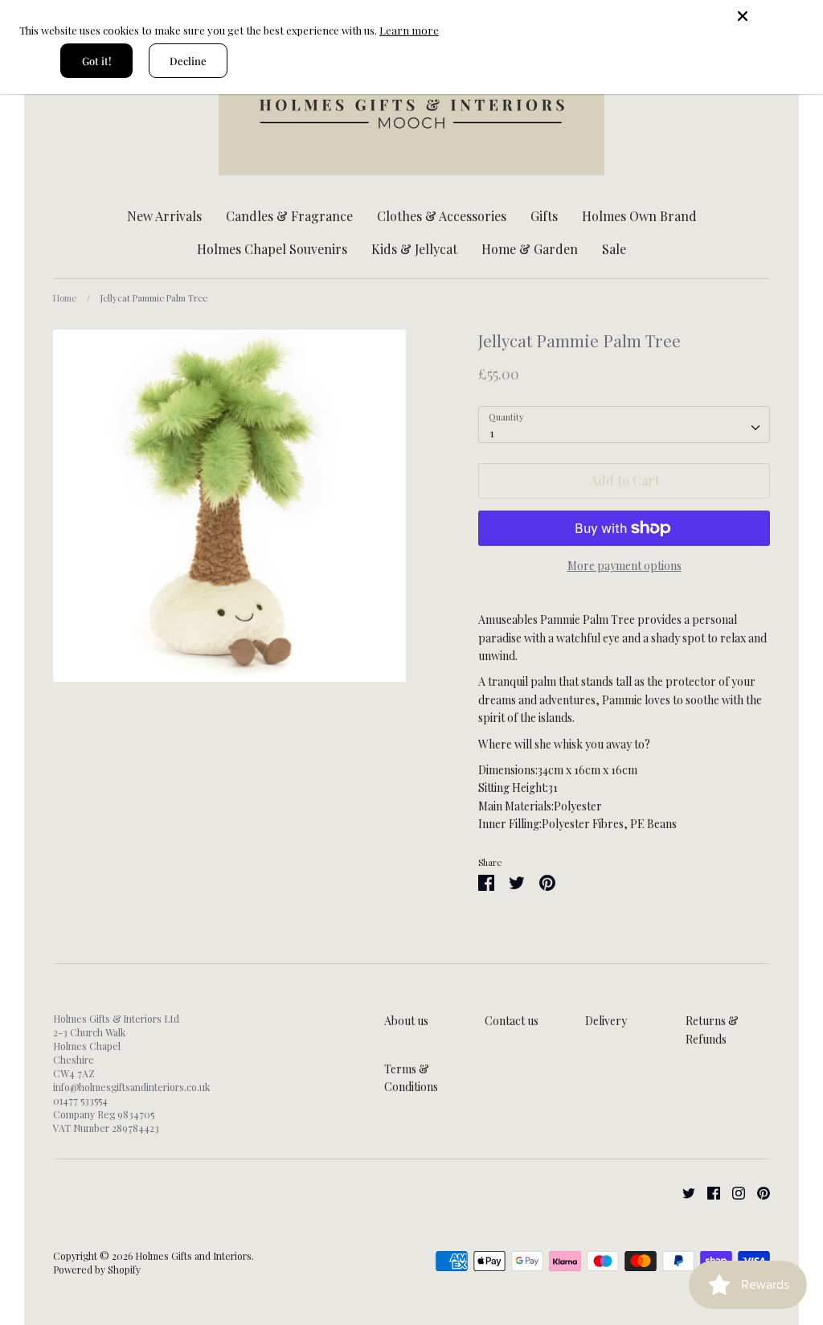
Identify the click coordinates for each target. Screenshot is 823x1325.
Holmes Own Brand (639, 215)
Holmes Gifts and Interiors (193, 1255)
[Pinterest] (757, 1192)
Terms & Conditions (411, 1077)
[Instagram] (732, 1192)
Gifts (544, 215)
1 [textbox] (491, 433)
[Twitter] (682, 1192)
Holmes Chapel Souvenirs (272, 248)
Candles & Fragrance (289, 215)
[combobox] (624, 424)
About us (406, 1020)
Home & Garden (529, 248)
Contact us (511, 1020)
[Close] (775, 16)
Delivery (606, 1020)
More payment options (624, 565)
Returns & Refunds (712, 1029)
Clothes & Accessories (441, 215)
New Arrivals (164, 215)
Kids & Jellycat (414, 248)
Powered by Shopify (97, 1269)
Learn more (409, 30)
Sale (614, 248)
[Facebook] (707, 1192)
